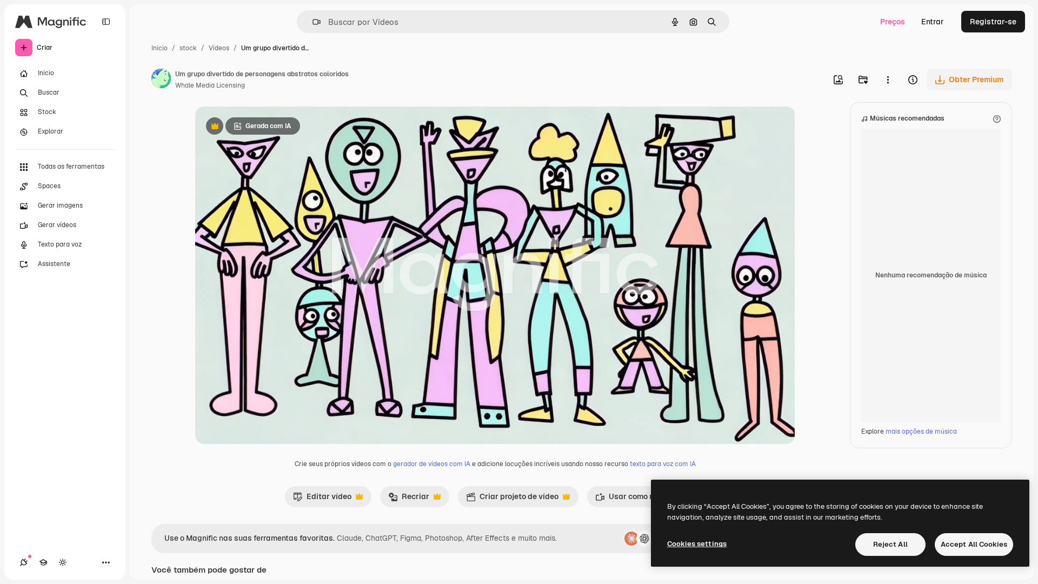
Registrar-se (993, 21)
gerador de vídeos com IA (431, 464)
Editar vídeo (322, 499)
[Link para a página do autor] (161, 80)
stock (188, 48)
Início (159, 48)
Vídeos (219, 48)
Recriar (408, 499)
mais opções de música (921, 431)
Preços (892, 21)
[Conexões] (23, 562)
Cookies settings (697, 543)
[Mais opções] (888, 79)
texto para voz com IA (663, 464)
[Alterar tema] (62, 562)
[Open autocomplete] (312, 22)
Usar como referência (640, 499)
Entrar (932, 21)
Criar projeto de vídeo (512, 499)
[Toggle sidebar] (106, 21)
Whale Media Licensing (210, 85)
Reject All (890, 544)
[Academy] (43, 562)
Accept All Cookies (974, 544)
